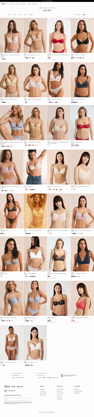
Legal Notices (59, 391)
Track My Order (43, 391)
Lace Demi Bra (3, 273)
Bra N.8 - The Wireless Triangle (55, 99)
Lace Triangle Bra (4, 230)
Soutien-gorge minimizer (29, 317)
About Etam (76, 389)
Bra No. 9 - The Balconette (77, 142)
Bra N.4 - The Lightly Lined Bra (78, 54)
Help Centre (42, 389)
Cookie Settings (60, 398)
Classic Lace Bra (27, 186)
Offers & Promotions (60, 389)
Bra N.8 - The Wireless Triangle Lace (8, 99)
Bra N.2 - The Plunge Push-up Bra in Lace (33, 230)
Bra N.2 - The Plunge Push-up (77, 99)
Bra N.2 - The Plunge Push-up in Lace (32, 54)
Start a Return (59, 396)
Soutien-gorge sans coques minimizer (32, 99)
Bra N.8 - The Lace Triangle (30, 273)
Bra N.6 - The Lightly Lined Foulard (8, 362)
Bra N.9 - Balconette (52, 317)
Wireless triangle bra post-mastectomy (80, 317)
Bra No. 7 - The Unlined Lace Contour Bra (57, 273)
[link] (7, 4)
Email (5, 397)
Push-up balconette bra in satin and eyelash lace (59, 54)
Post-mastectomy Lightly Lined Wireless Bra (58, 230)
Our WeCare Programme (78, 391)
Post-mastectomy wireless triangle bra (80, 186)
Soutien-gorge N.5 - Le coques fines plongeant (81, 230)
